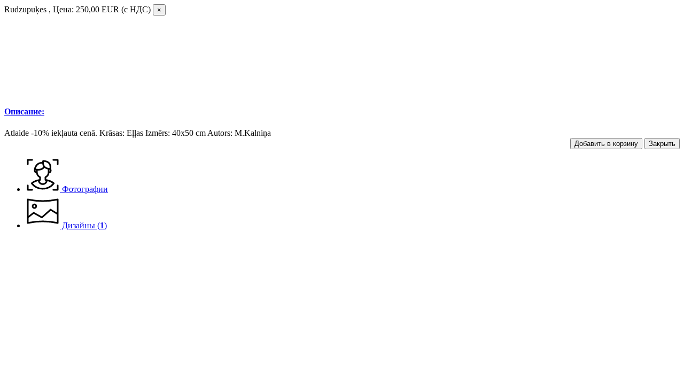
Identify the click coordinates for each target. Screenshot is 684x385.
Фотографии (84, 189)
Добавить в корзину (606, 144)
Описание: (24, 111)
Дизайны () (83, 225)
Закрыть (662, 144)
